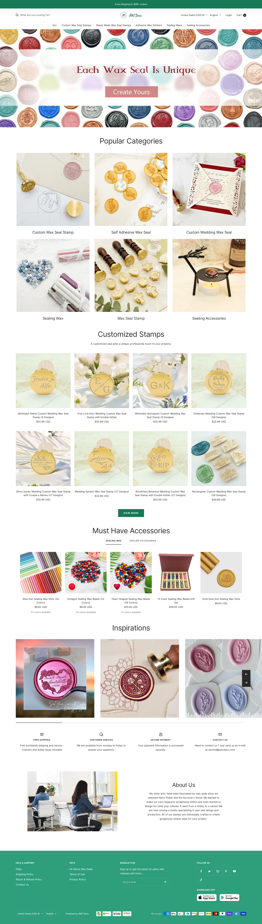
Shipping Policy (25, 874)
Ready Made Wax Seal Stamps (113, 25)
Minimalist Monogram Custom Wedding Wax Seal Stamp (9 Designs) (160, 415)
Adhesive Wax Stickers (149, 25)
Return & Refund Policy (29, 879)
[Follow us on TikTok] (201, 879)
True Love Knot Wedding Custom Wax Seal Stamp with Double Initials (101, 415)
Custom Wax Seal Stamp (53, 232)
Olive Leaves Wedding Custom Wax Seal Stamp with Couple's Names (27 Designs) (43, 493)
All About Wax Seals (81, 869)
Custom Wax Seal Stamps (76, 25)
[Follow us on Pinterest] (226, 871)
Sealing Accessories (198, 25)
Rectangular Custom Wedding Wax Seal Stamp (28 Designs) (219, 493)
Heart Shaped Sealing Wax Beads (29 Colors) (131, 600)
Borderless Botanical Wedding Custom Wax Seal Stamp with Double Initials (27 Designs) (160, 493)
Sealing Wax (53, 318)
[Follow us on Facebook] (201, 871)
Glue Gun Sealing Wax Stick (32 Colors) (41, 600)
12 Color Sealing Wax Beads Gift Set (176, 600)
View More (131, 513)
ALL (54, 25)
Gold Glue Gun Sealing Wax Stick (221, 598)
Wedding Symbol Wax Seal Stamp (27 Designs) (102, 491)
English (214, 15)
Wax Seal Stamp (131, 318)
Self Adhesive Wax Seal (131, 232)
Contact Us (22, 884)
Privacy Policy (78, 879)
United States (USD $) (193, 15)
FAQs (19, 869)
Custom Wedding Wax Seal (209, 232)
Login (228, 14)
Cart (241, 14)
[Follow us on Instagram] (218, 871)
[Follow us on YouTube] (234, 871)
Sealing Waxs (174, 25)
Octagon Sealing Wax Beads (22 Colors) (85, 600)
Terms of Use (77, 874)
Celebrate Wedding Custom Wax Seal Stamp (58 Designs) (218, 415)
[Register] (165, 882)
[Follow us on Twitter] (209, 871)
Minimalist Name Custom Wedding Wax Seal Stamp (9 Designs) (43, 415)
